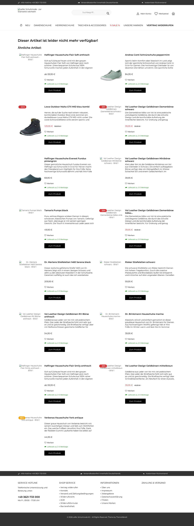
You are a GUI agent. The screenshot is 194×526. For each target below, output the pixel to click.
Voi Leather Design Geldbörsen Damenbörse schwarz (149, 108)
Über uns (106, 487)
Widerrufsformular (69, 503)
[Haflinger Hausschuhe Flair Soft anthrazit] (30, 75)
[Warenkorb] (173, 13)
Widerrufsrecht (67, 497)
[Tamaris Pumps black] (30, 230)
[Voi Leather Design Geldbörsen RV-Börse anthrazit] (30, 334)
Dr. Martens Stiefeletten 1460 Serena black (67, 262)
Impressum (107, 490)
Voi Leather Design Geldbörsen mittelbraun (149, 366)
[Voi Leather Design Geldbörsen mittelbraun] (111, 386)
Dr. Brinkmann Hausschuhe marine (144, 314)
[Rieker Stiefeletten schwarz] (111, 282)
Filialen (105, 500)
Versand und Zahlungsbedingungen (76, 493)
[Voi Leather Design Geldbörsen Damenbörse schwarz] (111, 127)
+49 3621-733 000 (29, 496)
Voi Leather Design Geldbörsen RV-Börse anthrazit (66, 315)
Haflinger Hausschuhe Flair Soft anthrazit (66, 55)
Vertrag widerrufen (69, 487)
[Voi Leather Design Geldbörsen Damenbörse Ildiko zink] (111, 230)
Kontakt (64, 490)
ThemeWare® (121, 517)
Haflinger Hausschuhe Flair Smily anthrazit (67, 366)
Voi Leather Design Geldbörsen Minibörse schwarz (147, 159)
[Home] (21, 25)
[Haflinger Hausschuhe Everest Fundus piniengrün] (30, 178)
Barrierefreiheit (67, 506)
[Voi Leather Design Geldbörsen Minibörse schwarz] (111, 178)
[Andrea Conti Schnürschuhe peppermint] (111, 75)
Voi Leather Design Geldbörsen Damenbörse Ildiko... (149, 211)
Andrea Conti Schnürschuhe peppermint (147, 55)
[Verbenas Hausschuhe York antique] (30, 437)
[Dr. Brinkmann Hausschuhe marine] (111, 334)
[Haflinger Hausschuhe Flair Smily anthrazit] (30, 386)
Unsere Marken (108, 503)
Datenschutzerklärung (112, 497)
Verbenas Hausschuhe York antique (63, 417)
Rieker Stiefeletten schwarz (140, 262)
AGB (62, 500)
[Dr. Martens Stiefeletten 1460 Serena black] (30, 282)
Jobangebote (108, 493)
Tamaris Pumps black (56, 210)
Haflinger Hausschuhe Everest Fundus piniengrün (65, 159)
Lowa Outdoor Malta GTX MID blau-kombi (67, 106)
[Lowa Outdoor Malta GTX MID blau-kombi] (30, 127)
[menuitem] (173, 13)
